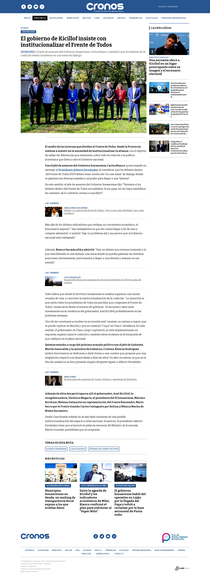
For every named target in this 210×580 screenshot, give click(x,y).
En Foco (121, 18)
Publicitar (86, 554)
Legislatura (56, 18)
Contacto (119, 554)
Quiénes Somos (102, 554)
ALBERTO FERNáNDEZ (56, 449)
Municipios (73, 18)
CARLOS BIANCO (77, 449)
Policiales (152, 18)
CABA (97, 18)
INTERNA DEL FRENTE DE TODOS (104, 449)
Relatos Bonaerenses (164, 550)
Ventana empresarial (173, 18)
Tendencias (135, 18)
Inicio (27, 18)
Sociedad (108, 18)
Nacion (86, 18)
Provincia (40, 18)
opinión (181, 550)
